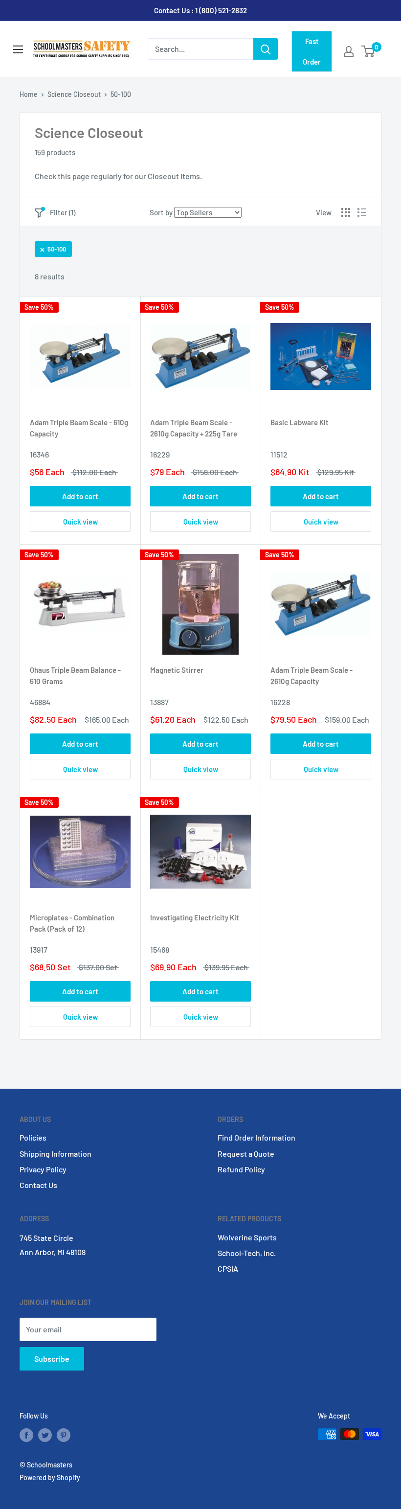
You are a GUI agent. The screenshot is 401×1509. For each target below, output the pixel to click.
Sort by (161, 212)
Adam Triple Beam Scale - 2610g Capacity (311, 675)
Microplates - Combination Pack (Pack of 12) (72, 923)
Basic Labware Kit (299, 422)
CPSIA (228, 1268)
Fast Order (312, 51)
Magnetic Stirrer (176, 669)
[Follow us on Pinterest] (63, 1435)
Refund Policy (241, 1169)
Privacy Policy (43, 1169)
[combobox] (200, 49)
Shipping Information (55, 1153)
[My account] (349, 51)
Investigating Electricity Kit (194, 917)
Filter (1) (62, 212)
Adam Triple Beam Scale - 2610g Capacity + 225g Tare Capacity (193, 429)
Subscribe (51, 1358)
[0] (368, 51)
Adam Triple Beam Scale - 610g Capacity (79, 428)
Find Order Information (256, 1137)
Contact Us (38, 1184)
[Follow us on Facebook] (26, 1435)
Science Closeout (74, 94)
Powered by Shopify (50, 1477)
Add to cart (80, 496)
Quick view (80, 521)
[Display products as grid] (345, 212)
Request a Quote (246, 1153)
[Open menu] (18, 49)
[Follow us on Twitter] (45, 1435)
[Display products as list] (361, 212)
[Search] (265, 49)
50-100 (56, 249)
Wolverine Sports (247, 1237)
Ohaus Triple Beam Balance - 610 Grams (75, 675)
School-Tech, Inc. (247, 1253)
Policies (33, 1137)
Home (29, 94)
